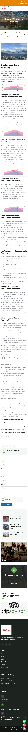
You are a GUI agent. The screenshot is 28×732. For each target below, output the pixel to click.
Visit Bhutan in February (7, 423)
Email (3, 469)
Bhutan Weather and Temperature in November (14, 432)
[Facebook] (2, 644)
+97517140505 (14, 583)
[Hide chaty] (24, 728)
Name (3, 461)
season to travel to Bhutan (8, 81)
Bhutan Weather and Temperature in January (13, 426)
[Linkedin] (9, 644)
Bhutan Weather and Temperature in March (12, 429)
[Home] (6, 8)
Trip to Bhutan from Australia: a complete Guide (15, 526)
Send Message (6, 504)
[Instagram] (6, 644)
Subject (3, 476)
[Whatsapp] (24, 721)
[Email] (24, 724)
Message (4, 484)
